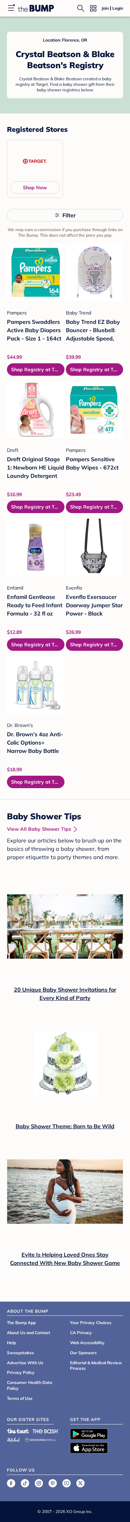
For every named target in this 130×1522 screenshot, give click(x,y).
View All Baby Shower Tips (39, 829)
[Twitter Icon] (80, 1483)
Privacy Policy (21, 1372)
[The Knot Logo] (18, 1431)
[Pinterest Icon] (53, 1483)
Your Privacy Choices (90, 1322)
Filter (69, 215)
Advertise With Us (25, 1362)
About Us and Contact (28, 1332)
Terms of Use (20, 1398)
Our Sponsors (83, 1352)
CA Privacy (81, 1332)
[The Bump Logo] (36, 8)
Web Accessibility (87, 1342)
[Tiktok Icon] (25, 1483)
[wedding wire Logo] (40, 1439)
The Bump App (21, 1322)
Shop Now (35, 187)
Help (11, 1342)
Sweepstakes (20, 1352)
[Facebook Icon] (11, 1483)
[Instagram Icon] (39, 1483)
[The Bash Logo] (46, 1431)
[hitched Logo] (13, 1439)
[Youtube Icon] (66, 1483)
